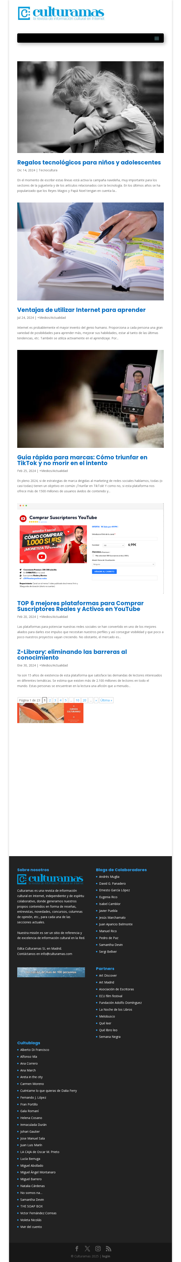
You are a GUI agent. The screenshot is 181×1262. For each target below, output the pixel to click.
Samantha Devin (111, 945)
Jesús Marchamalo (112, 917)
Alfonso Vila (28, 1056)
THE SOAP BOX (31, 1206)
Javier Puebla (108, 911)
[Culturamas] (51, 885)
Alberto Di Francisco (34, 1050)
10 (77, 700)
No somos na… (31, 1193)
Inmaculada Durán (33, 1125)
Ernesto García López (114, 890)
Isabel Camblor (110, 904)
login (106, 1256)
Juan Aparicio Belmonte (116, 924)
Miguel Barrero (31, 1179)
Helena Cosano (31, 1118)
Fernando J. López (33, 1097)
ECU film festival (110, 996)
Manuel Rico (108, 931)
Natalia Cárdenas (32, 1186)
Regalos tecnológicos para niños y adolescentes (89, 162)
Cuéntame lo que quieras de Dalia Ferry (48, 1090)
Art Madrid (106, 982)
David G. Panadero (112, 883)
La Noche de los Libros (115, 1009)
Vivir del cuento (31, 1227)
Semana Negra (110, 1037)
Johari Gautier (30, 1131)
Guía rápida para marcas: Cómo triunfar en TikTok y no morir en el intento (82, 460)
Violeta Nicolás (30, 1220)
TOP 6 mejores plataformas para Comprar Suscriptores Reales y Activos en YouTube (80, 606)
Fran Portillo (29, 1104)
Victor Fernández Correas (38, 1213)
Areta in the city (31, 1077)
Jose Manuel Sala (32, 1138)
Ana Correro (29, 1063)
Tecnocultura (48, 170)
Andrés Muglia (109, 876)
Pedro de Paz (108, 938)
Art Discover (108, 975)
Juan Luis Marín (31, 1145)
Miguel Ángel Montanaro (38, 1172)
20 (84, 700)
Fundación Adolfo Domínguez (120, 1002)
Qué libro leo (108, 1030)
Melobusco (107, 1016)
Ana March (28, 1070)
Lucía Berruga (30, 1159)
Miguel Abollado (31, 1165)
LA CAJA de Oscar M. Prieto (39, 1152)
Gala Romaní (29, 1111)
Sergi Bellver (108, 951)
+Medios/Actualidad (51, 317)
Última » (106, 700)
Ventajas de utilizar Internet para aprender (81, 310)
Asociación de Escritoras (116, 989)
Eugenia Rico (108, 897)
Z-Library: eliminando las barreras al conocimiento (72, 655)
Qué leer (105, 1023)
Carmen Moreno (32, 1084)
